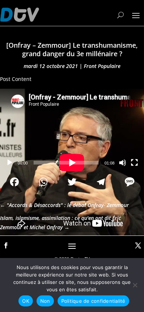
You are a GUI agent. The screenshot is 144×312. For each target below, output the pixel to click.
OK (25, 301)
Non (45, 301)
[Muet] (122, 162)
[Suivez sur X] (138, 245)
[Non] (134, 285)
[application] (72, 129)
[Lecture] (9, 162)
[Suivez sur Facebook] (6, 245)
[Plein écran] (134, 162)
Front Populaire (102, 65)
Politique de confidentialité (93, 301)
